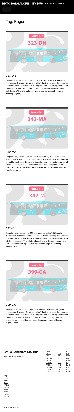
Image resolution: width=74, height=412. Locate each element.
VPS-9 (6, 376)
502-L (48, 351)
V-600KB (7, 396)
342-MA (11, 152)
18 (59, 369)
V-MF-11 (7, 387)
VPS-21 (6, 385)
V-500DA (49, 365)
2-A (59, 354)
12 (59, 372)
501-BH (49, 358)
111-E (68, 367)
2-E (59, 363)
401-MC (49, 360)
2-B (59, 358)
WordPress (16, 407)
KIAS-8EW (50, 372)
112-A (68, 372)
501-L (48, 356)
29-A (60, 356)
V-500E (49, 363)
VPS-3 (6, 383)
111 (67, 363)
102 (67, 354)
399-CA (11, 304)
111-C (68, 365)
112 (67, 369)
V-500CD (49, 369)
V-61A (6, 392)
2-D (59, 360)
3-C (59, 365)
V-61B (6, 389)
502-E (48, 354)
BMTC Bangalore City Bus (22, 3)
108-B (68, 360)
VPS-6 (6, 378)
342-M (10, 228)
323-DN (11, 75)
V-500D (49, 367)
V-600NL (7, 394)
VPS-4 (6, 380)
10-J (60, 367)
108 (67, 358)
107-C (68, 356)
